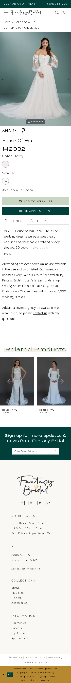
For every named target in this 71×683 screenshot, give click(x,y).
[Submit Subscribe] (55, 451)
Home (7, 22)
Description (15, 221)
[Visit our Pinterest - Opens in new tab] (40, 503)
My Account (19, 633)
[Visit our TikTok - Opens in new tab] (48, 503)
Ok (10, 674)
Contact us (18, 623)
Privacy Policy (55, 657)
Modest (16, 598)
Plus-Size (17, 592)
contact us (40, 313)
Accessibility (15, 657)
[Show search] (57, 12)
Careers (16, 628)
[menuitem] (22, 4)
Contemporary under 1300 (21, 27)
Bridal (15, 587)
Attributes (39, 221)
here (48, 680)
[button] (5, 12)
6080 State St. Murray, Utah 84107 (24, 557)
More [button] (8, 254)
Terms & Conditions (34, 657)
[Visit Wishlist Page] (65, 12)
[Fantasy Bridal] (26, 12)
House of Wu (23, 22)
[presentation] (23, 381)
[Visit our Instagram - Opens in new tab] (31, 503)
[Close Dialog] (3, 674)
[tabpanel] (35, 79)
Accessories (19, 603)
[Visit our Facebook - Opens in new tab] (22, 503)
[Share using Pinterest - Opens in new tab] (23, 130)
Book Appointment (35, 211)
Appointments (20, 638)
